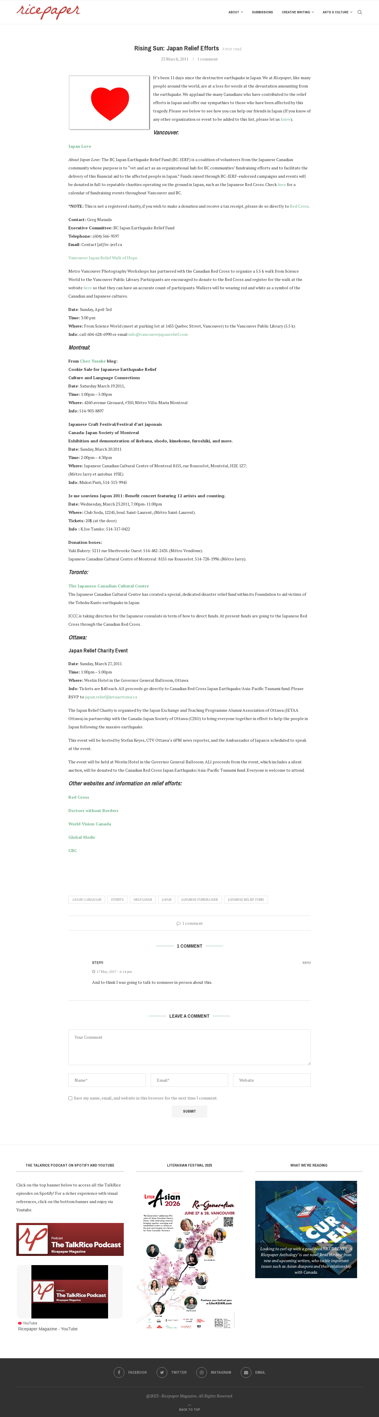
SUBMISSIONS (262, 12)
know (286, 119)
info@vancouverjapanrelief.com (158, 334)
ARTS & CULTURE (336, 12)
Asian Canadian (86, 899)
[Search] (360, 12)
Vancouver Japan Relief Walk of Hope (102, 257)
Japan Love (79, 146)
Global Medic (81, 837)
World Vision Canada (89, 824)
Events (117, 899)
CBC (72, 850)
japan (166, 899)
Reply (307, 963)
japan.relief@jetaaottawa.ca (111, 697)
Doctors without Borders (93, 810)
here (282, 184)
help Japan (143, 899)
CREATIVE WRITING (296, 12)
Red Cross (299, 206)
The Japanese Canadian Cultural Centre (108, 586)
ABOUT (234, 12)
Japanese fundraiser (200, 899)
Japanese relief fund (246, 899)
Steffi (97, 963)
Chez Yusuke (93, 361)
